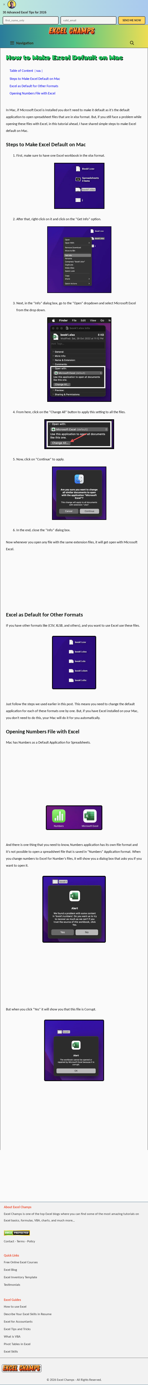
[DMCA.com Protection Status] (17, 1235)
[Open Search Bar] (132, 43)
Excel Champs (65, 1380)
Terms (21, 1241)
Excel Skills (11, 1351)
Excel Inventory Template (20, 1277)
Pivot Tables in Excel (17, 1344)
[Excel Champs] (72, 31)
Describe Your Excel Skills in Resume (27, 1314)
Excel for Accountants (18, 1322)
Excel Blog (10, 1270)
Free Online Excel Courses (21, 1262)
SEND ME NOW (132, 20)
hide (38, 71)
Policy (31, 1241)
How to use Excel (15, 1307)
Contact (9, 1241)
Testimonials (12, 1285)
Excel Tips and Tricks (17, 1329)
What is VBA (12, 1337)
